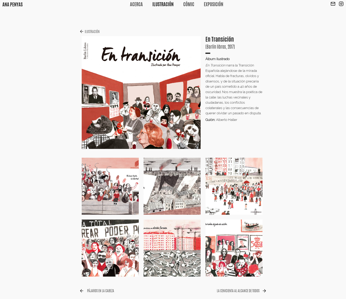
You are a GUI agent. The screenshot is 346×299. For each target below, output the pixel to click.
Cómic (188, 4)
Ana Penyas (12, 4)
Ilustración (163, 4)
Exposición (213, 4)
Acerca (136, 4)
